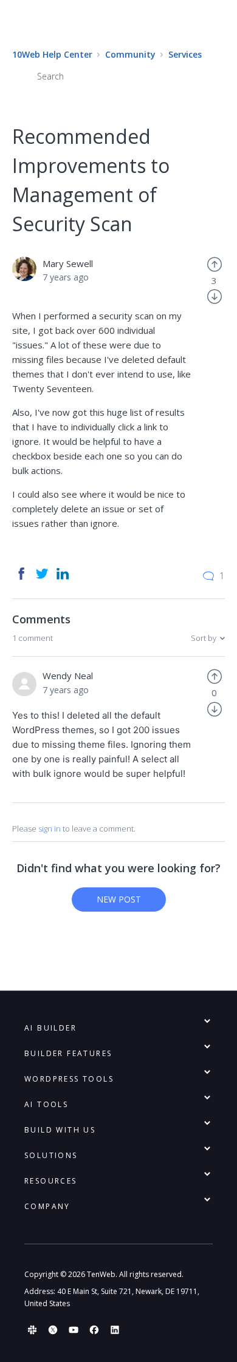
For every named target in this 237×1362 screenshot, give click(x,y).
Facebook (21, 573)
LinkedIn (62, 573)
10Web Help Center (52, 54)
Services (185, 54)
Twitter (42, 573)
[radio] (214, 263)
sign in (49, 828)
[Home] (118, 23)
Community (130, 54)
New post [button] (119, 899)
